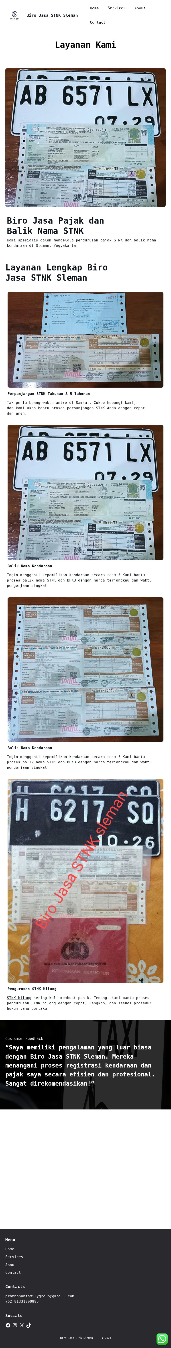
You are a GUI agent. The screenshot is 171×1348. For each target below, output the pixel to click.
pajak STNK (111, 240)
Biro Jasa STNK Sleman (52, 15)
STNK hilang (19, 998)
